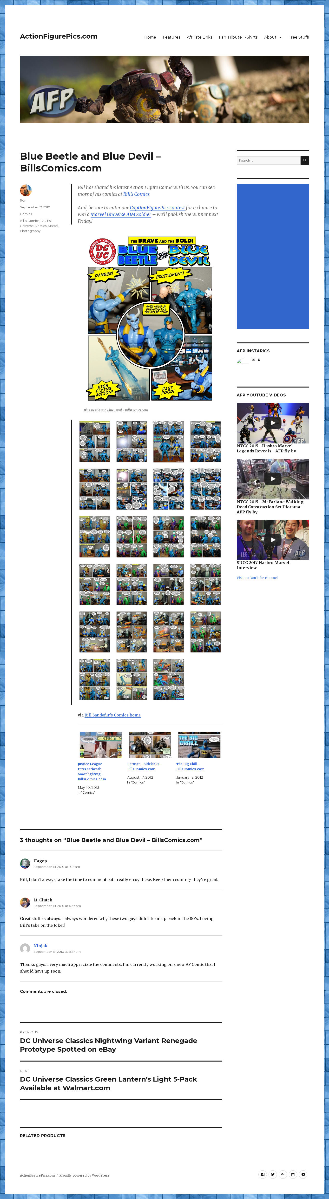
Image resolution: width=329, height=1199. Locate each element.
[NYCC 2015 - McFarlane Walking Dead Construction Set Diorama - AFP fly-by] (273, 479)
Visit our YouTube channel (257, 578)
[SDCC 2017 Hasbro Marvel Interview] (273, 540)
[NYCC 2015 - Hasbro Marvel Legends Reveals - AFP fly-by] (273, 423)
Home (150, 37)
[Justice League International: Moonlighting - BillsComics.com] (101, 745)
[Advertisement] (273, 257)
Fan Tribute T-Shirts (238, 37)
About (270, 37)
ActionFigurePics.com (59, 36)
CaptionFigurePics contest (157, 208)
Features (171, 37)
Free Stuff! (299, 37)
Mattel (53, 226)
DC (43, 221)
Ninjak (40, 945)
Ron (23, 200)
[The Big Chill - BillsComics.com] (199, 745)
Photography (30, 231)
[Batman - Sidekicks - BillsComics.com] (150, 745)
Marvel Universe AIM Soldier (121, 214)
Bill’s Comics (136, 194)
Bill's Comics (29, 221)
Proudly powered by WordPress (84, 1175)
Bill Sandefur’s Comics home (113, 715)
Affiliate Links (199, 37)
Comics (26, 214)
